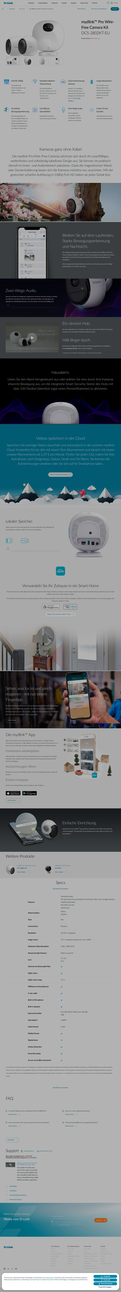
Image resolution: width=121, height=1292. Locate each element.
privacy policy (49, 1277)
